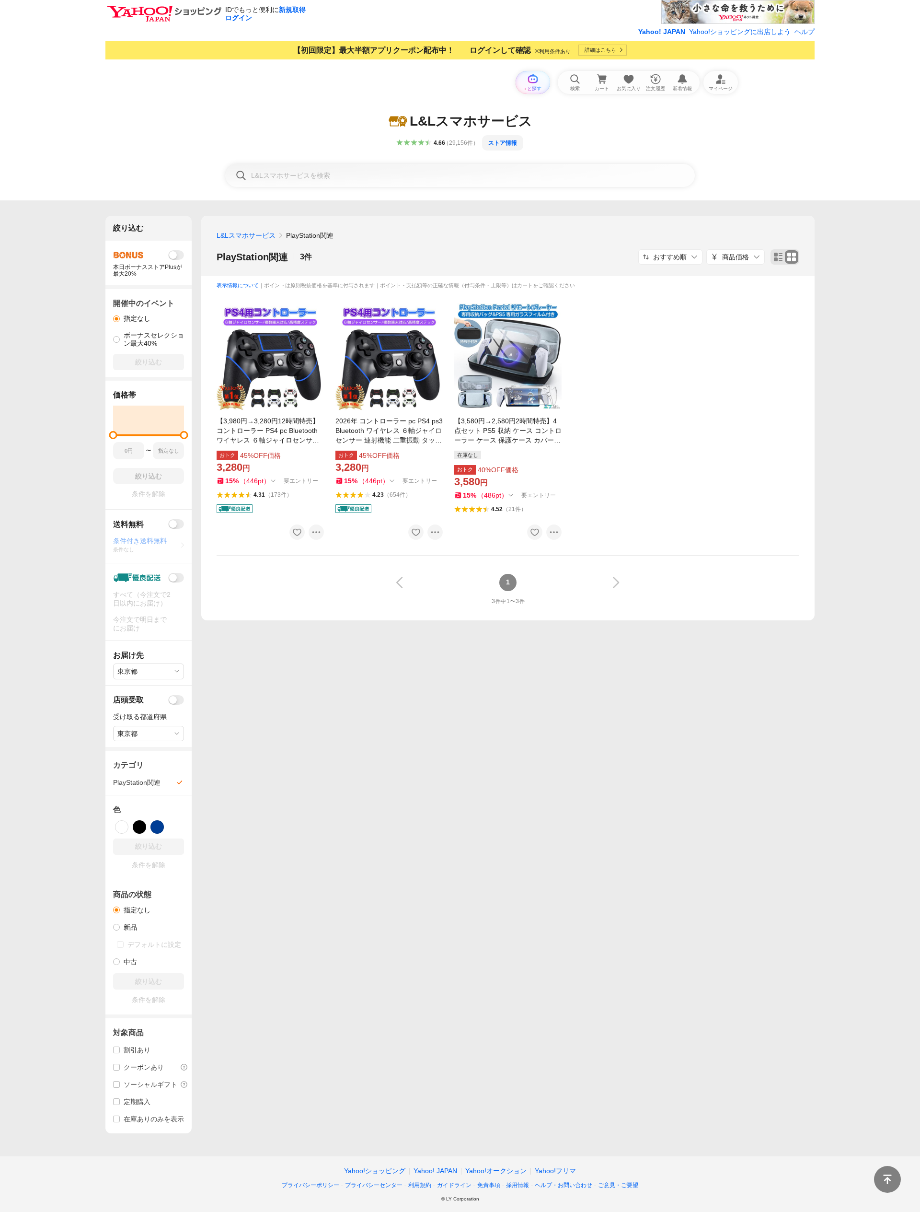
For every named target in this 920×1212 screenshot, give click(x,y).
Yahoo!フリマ (555, 1171)
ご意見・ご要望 (618, 1185)
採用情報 (517, 1185)
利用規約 (419, 1185)
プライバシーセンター (373, 1185)
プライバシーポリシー (310, 1185)
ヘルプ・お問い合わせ (563, 1185)
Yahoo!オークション (496, 1171)
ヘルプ (804, 31)
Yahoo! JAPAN (661, 31)
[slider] (113, 435)
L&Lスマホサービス (246, 235)
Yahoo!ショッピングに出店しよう (740, 31)
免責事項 (488, 1185)
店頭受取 (128, 700)
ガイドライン (454, 1185)
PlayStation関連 (252, 257)
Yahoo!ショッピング (374, 1171)
